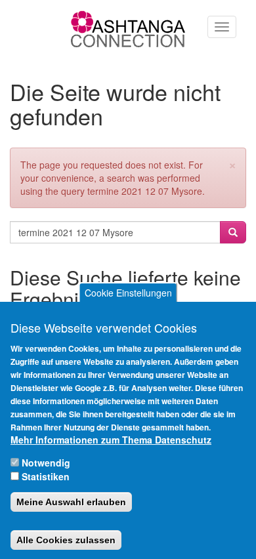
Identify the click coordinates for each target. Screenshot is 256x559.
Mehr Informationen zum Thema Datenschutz (111, 439)
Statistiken (46, 476)
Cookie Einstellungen (128, 292)
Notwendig (46, 462)
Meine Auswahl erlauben (71, 502)
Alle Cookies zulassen (66, 540)
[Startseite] (128, 28)
